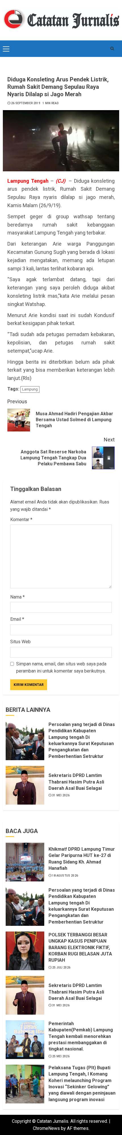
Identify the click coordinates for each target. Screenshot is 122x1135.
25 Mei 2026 (61, 1056)
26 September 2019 (26, 103)
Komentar (21, 519)
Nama (17, 597)
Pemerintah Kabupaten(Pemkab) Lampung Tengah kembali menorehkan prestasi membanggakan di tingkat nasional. (81, 1036)
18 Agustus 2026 (65, 875)
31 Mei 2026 (61, 795)
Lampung (30, 389)
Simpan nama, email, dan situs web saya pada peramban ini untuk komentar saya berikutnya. (61, 667)
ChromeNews (46, 1128)
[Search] (112, 48)
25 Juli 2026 (61, 967)
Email (17, 619)
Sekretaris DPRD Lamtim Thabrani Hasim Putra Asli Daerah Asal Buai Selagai (76, 782)
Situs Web (20, 641)
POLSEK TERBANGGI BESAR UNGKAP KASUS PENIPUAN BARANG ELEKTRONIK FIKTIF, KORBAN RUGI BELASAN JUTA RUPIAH (80, 947)
